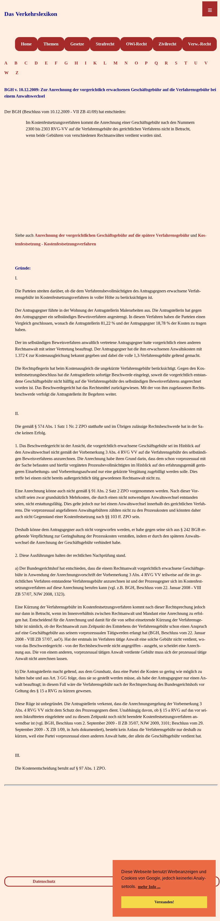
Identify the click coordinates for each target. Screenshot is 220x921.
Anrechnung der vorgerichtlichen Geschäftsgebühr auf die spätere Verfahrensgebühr (112, 235)
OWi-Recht (136, 44)
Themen (50, 44)
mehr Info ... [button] (149, 886)
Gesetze (77, 44)
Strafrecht (105, 44)
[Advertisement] (111, 193)
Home (26, 44)
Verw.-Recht (199, 44)
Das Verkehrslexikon (30, 13)
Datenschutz (44, 881)
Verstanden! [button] (164, 902)
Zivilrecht (167, 44)
